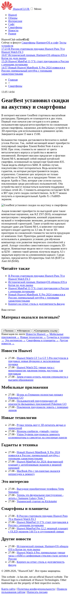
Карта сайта (8, 588)
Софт (11, 24)
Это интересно (15, 340)
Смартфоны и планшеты (42, 340)
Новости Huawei (37, 334)
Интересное (15, 21)
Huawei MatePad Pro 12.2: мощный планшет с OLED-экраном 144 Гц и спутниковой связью (38, 530)
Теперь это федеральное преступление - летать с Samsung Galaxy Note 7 (35, 497)
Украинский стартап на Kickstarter (37, 501)
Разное (12, 33)
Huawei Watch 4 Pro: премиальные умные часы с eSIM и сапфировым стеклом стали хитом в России (38, 555)
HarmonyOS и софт (47, 42)
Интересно (23, 330)
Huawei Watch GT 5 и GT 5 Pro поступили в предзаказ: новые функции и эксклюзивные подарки (38, 361)
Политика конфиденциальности (36, 588)
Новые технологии (33, 337)
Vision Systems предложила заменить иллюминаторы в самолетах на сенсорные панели (37, 436)
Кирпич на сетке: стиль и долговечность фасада (36, 303)
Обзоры (12, 17)
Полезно (8, 330)
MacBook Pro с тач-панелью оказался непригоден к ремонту (34, 472)
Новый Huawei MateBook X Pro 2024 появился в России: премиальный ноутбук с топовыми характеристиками (36, 297)
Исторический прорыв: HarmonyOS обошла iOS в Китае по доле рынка (38, 548)
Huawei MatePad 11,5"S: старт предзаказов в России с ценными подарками (38, 524)
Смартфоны (15, 27)
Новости (13, 30)
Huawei (12, 14)
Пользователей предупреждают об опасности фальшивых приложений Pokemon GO (37, 402)
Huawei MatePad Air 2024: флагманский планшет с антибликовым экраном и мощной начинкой (35, 464)
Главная (13, 79)
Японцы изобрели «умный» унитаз (37, 431)
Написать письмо (37, 592)
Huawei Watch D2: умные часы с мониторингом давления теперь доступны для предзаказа (35, 370)
